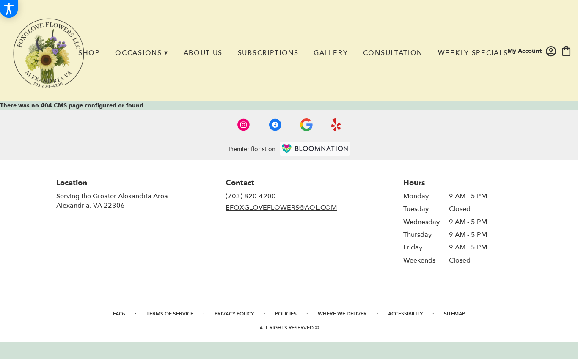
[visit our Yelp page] (336, 124)
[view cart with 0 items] (566, 50)
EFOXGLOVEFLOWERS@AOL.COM (281, 207)
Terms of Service (169, 313)
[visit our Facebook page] (275, 124)
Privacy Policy (234, 313)
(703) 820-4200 (251, 196)
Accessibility (405, 313)
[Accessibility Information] (9, 9)
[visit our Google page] (306, 124)
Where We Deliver (342, 313)
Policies (286, 313)
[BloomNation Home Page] (315, 149)
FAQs (119, 313)
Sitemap (454, 313)
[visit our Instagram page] (244, 124)
